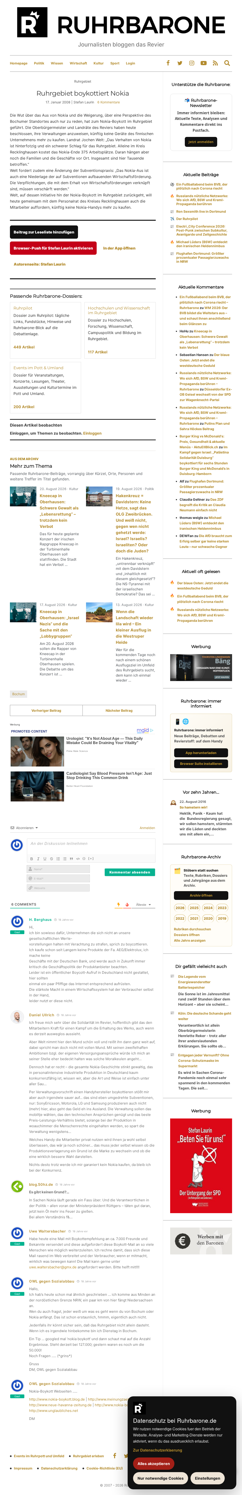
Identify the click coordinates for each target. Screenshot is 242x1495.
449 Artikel (24, 347)
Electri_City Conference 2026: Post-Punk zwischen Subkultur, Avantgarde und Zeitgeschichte (201, 230)
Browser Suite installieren (201, 764)
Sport (114, 63)
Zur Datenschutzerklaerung (157, 1450)
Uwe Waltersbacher (47, 1231)
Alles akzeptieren (154, 1463)
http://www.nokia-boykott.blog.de (57, 1399)
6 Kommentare (108, 102)
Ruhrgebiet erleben (88, 1456)
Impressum (23, 1468)
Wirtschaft (78, 63)
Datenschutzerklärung (59, 1468)
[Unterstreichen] (45, 859)
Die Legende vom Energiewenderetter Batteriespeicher (194, 981)
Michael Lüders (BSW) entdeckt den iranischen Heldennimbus (201, 244)
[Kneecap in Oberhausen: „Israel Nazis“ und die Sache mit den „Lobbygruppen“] (23, 612)
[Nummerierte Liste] (58, 859)
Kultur (99, 63)
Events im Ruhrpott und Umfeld (39, 1456)
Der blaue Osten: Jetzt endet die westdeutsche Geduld (204, 360)
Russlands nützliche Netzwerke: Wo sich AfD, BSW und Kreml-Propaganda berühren (202, 200)
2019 (222, 918)
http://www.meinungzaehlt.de (112, 1399)
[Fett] (31, 859)
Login (130, 63)
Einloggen (92, 433)
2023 (222, 908)
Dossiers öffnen (187, 935)
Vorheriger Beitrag (46, 710)
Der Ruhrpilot (187, 219)
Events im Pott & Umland (38, 367)
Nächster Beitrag (119, 710)
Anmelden (147, 828)
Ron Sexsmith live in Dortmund (201, 211)
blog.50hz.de (41, 1184)
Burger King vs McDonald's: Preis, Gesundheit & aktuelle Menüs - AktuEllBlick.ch (202, 441)
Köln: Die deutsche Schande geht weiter (204, 1016)
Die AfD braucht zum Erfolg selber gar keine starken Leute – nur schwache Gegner (206, 541)
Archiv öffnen (201, 895)
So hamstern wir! (193, 807)
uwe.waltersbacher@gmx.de (53, 1267)
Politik (39, 63)
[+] (91, 858)
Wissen (57, 63)
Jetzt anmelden (201, 142)
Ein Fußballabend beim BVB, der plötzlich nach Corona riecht (202, 186)
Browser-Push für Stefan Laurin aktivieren (53, 248)
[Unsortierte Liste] (64, 859)
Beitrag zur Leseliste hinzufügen (44, 232)
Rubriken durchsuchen (192, 929)
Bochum (18, 694)
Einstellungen (207, 1478)
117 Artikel (97, 352)
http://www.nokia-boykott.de (118, 1405)
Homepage (18, 63)
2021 (194, 918)
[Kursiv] (38, 859)
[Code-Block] (78, 859)
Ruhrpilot (22, 308)
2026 (180, 908)
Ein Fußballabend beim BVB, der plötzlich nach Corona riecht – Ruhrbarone (205, 302)
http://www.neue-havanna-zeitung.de (60, 1405)
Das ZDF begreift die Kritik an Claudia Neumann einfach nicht (202, 504)
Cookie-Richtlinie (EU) (104, 1468)
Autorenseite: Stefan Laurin (39, 264)
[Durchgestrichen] (51, 859)
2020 (208, 918)
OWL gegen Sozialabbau (51, 1281)
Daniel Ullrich (41, 1015)
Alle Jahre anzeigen (190, 940)
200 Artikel (23, 406)
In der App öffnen (119, 248)
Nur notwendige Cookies (161, 1478)
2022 (180, 918)
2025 (194, 908)
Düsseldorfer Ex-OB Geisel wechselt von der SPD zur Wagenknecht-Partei (206, 394)
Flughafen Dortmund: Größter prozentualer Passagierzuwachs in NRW (202, 257)
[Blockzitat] (71, 859)
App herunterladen (201, 753)
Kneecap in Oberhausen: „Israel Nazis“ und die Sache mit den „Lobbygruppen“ (59, 624)
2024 (208, 908)
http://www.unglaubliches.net (53, 1410)
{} (84, 858)
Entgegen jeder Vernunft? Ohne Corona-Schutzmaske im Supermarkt (203, 1060)
